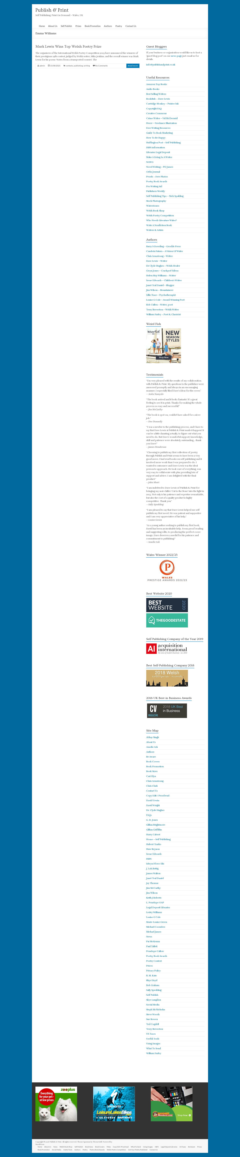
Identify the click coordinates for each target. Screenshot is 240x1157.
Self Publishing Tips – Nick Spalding (164, 196)
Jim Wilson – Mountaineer (159, 290)
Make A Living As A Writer (159, 157)
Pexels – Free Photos (157, 176)
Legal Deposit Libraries (158, 907)
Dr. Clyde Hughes (155, 810)
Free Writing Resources (158, 128)
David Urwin (152, 800)
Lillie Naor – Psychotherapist (161, 295)
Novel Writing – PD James (159, 167)
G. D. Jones (152, 820)
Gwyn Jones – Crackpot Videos (162, 270)
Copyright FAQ (154, 108)
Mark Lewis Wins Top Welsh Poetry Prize (68, 47)
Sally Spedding (153, 990)
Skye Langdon (153, 1000)
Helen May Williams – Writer (161, 275)
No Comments (101, 65)
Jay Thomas (152, 883)
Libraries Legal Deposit (158, 152)
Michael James (153, 931)
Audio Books (152, 89)
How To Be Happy (155, 137)
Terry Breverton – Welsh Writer (162, 309)
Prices (78, 26)
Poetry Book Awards (156, 181)
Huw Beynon (153, 849)
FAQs (149, 815)
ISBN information (155, 147)
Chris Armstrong (154, 781)
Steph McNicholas (155, 1009)
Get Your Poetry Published (137, 1150)
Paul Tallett (151, 946)
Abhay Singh (152, 737)
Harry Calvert (153, 834)
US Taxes (151, 1034)
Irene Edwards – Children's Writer (164, 280)
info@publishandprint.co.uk (160, 64)
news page (176, 56)
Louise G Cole (153, 917)
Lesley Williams (154, 912)
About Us (52, 26)
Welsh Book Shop (155, 210)
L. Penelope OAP (155, 902)
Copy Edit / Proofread (157, 795)
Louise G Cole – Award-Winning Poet (165, 300)
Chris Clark (152, 786)
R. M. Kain (151, 975)
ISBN (149, 859)
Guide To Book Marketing (159, 133)
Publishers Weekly (155, 191)
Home (42, 26)
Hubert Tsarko (153, 844)
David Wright (153, 805)
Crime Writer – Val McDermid (162, 118)
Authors (108, 26)
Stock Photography (156, 201)
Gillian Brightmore (155, 824)
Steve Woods (153, 1014)
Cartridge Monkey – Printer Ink (162, 103)
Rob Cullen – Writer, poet (159, 304)
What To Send (153, 1048)
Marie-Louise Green (156, 922)
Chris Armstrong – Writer (159, 256)
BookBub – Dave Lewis (158, 99)
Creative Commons (156, 113)
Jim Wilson (152, 893)
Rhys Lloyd (151, 980)
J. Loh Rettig (152, 868)
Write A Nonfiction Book (159, 225)
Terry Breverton (154, 1029)
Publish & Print (52, 10)
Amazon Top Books (156, 84)
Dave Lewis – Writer (156, 261)
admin (42, 65)
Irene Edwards (154, 854)
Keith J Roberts (153, 897)
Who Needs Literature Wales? (161, 220)
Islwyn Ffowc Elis (155, 863)
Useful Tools (152, 1038)
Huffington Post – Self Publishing (163, 142)
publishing (78, 65)
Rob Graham (152, 985)
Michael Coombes (155, 927)
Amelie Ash (152, 747)
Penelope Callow (155, 951)
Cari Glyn (151, 776)
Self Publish (66, 26)
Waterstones (152, 205)
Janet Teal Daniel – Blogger (160, 285)
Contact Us (130, 26)
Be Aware (151, 756)
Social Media (152, 1004)
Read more (133, 66)
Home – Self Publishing (158, 839)
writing (87, 65)
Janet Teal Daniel (155, 878)
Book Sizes (152, 771)
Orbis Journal (153, 171)
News (149, 936)
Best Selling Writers (156, 94)
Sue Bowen (152, 1019)
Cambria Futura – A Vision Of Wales (164, 251)
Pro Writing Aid (154, 186)
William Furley (153, 1053)
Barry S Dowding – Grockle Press (163, 246)
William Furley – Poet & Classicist (163, 314)
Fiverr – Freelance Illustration (161, 123)
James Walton (153, 873)
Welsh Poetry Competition (160, 215)
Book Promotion (93, 26)
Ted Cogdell (152, 1024)
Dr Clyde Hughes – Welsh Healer (163, 265)
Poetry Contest (154, 961)
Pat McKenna (153, 941)
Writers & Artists (154, 230)
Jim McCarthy (153, 888)
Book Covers (153, 761)
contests (69, 65)
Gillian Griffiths (154, 829)
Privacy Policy (153, 970)
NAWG (149, 162)
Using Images (153, 1043)
